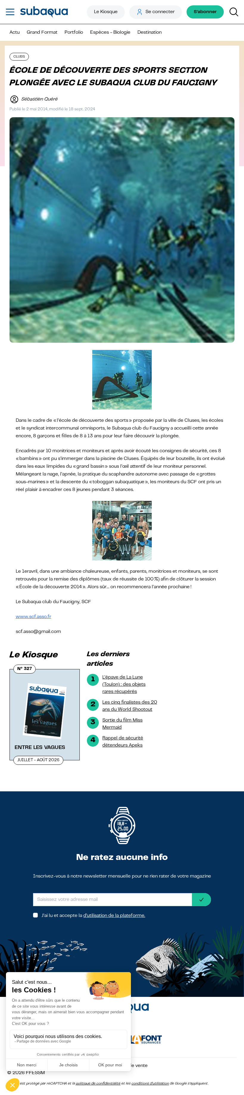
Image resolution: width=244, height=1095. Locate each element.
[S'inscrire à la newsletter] (201, 899)
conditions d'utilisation (150, 1083)
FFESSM (35, 1073)
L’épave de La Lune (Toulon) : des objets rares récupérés (124, 684)
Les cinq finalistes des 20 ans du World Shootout (129, 706)
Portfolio (74, 32)
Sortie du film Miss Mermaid (122, 724)
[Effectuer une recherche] (234, 12)
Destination (149, 32)
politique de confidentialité (98, 1083)
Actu (15, 32)
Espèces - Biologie (110, 32)
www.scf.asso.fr (33, 617)
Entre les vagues (40, 747)
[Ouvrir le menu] (10, 12)
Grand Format (42, 32)
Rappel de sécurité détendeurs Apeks (122, 741)
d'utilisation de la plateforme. (114, 916)
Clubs (19, 56)
